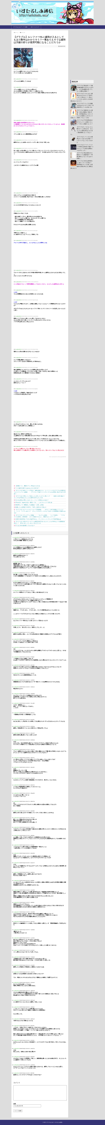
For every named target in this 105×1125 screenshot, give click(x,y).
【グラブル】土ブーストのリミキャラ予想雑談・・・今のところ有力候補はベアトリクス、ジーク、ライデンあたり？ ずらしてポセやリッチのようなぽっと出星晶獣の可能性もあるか (40, 511)
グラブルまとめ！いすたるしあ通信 (54, 1122)
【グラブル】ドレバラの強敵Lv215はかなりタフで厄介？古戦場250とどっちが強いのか (85, 105)
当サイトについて (35, 27)
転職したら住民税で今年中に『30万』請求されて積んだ (30, 507)
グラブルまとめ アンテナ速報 (20, 27)
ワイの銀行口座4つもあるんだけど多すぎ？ (27, 488)
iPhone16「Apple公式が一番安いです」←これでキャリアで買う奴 (33, 502)
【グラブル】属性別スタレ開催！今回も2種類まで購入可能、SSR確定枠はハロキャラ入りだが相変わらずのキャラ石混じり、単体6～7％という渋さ (82, 114)
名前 (14, 1103)
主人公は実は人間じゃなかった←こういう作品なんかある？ (32, 500)
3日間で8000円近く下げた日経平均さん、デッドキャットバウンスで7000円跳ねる (38, 519)
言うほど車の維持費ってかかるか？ (25, 525)
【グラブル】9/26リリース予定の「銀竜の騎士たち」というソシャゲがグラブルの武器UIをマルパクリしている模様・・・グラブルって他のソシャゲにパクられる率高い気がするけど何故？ (40, 492)
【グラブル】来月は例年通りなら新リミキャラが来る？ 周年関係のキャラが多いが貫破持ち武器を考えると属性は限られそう (82, 164)
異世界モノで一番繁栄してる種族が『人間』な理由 (29, 505)
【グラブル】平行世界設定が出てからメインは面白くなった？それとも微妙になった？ (85, 122)
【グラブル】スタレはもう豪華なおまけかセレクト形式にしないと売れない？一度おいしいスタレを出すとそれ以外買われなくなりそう (82, 97)
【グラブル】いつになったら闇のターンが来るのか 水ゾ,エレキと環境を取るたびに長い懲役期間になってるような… (82, 130)
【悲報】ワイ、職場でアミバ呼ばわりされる (27, 485)
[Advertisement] (40, 107)
